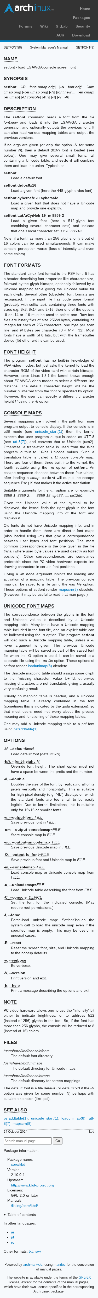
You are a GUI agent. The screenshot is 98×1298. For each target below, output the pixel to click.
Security (83, 26)
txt (31, 1251)
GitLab (62, 26)
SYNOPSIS (16, 78)
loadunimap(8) (40, 666)
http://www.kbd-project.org (32, 1185)
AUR (60, 35)
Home (85, 9)
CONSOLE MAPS (23, 412)
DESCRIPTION (20, 108)
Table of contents (22, 1214)
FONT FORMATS (22, 265)
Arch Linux (29, 8)
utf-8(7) (19, 442)
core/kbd (18, 1164)
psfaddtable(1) (26, 729)
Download (81, 35)
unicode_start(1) (48, 431)
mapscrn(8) (68, 589)
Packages (81, 17)
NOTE (10, 1002)
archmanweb (32, 1265)
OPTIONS (14, 740)
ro (12, 1242)
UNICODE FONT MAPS (29, 606)
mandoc (60, 1265)
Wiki (44, 26)
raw (38, 1251)
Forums (25, 26)
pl (12, 1237)
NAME (11, 58)
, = (19, 749)
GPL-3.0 (85, 1277)
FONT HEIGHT (20, 352)
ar (12, 1232)
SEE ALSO (15, 1109)
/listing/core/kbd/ (24, 1206)
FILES (10, 1042)
